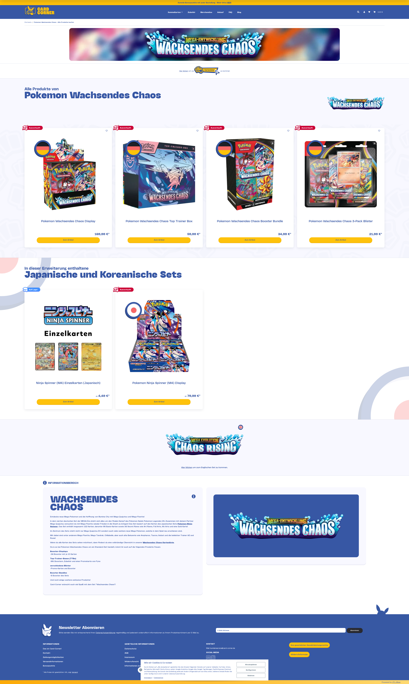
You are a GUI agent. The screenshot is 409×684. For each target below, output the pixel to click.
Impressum (130, 657)
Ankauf (220, 12)
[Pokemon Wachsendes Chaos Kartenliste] (207, 71)
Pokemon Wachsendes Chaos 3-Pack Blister (341, 221)
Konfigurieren (251, 670)
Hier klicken (183, 71)
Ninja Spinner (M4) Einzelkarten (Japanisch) (68, 382)
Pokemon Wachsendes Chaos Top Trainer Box (159, 221)
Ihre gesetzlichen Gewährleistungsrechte (309, 645)
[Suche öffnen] (358, 11)
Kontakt (46, 653)
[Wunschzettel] (369, 12)
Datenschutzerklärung (105, 632)
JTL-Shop (396, 682)
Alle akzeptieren (251, 664)
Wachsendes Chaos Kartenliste (158, 542)
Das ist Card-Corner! (52, 648)
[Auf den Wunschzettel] (106, 130)
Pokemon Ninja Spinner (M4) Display (159, 382)
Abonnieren (354, 630)
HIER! (229, 2)
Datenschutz (130, 648)
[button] (364, 12)
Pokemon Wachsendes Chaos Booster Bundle (250, 221)
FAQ (230, 12)
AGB (126, 653)
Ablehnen (250, 675)
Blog (239, 12)
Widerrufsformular (299, 654)
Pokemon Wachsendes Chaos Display (68, 221)
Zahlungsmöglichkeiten (53, 657)
